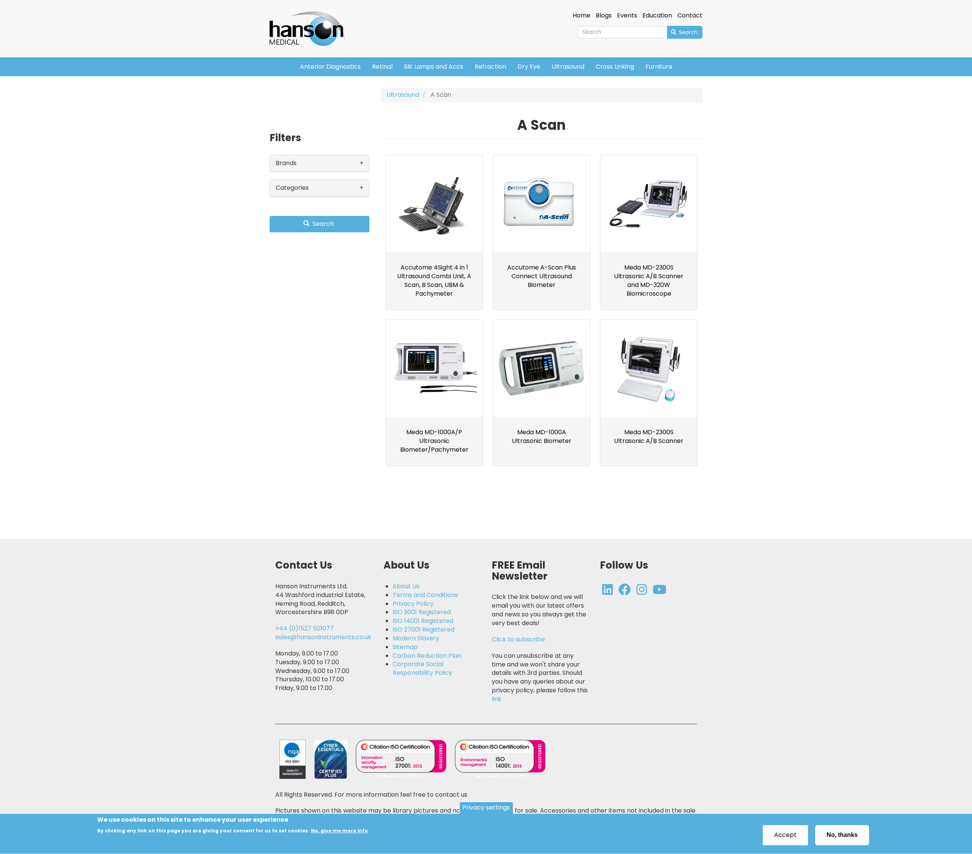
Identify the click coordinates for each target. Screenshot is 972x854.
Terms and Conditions (425, 595)
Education (657, 15)
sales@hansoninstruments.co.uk (323, 637)
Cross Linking (615, 66)
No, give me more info (339, 830)
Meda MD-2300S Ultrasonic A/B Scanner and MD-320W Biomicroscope (648, 280)
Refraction (490, 66)
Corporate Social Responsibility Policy (422, 668)
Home (581, 15)
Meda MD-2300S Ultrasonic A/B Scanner (648, 436)
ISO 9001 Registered (422, 612)
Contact (689, 15)
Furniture (658, 66)
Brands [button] (286, 163)
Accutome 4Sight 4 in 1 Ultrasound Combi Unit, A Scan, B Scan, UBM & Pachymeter (434, 280)
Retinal (382, 66)
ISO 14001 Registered (423, 621)
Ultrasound (568, 66)
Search (687, 32)
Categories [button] (292, 187)
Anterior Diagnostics (330, 66)
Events (627, 15)
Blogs (604, 15)
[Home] (310, 24)
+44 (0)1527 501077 (304, 628)
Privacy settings (486, 807)
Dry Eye (529, 66)
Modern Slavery (416, 638)
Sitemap (405, 647)
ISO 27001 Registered (423, 630)
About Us (406, 586)
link (497, 699)
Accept (785, 834)
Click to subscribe (518, 639)
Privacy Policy (413, 604)
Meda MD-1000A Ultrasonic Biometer (541, 436)
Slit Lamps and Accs (433, 66)
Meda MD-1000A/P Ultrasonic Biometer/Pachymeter (434, 441)
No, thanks (842, 835)
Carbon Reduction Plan (427, 656)
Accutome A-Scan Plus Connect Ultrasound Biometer (541, 276)
